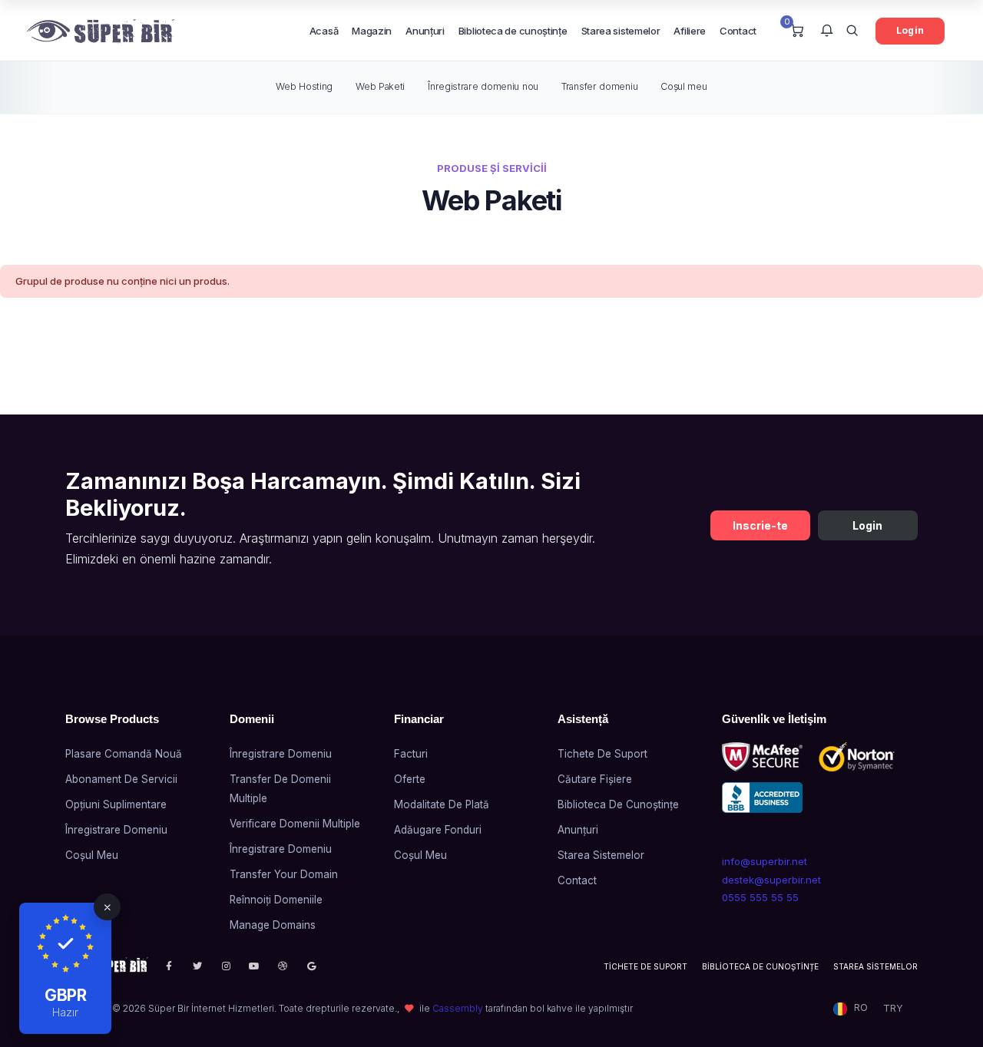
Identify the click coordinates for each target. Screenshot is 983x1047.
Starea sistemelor (620, 31)
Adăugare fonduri (438, 830)
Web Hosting (304, 86)
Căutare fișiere (595, 779)
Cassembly (457, 1008)
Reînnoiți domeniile (276, 899)
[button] (827, 31)
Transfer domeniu (599, 86)
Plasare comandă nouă (123, 754)
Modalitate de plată (441, 804)
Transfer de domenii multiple (280, 788)
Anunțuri (425, 31)
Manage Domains (273, 925)
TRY (892, 1008)
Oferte (409, 779)
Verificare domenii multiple (295, 823)
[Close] (107, 906)
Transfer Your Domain (284, 874)
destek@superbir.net (771, 880)
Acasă (324, 31)
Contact (738, 31)
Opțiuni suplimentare (116, 804)
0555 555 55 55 (760, 897)
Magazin (372, 31)
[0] (796, 31)
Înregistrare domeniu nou (483, 86)
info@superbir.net (764, 861)
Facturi (411, 754)
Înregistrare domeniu (116, 830)
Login (910, 30)
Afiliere (690, 31)
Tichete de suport (602, 754)
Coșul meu (683, 86)
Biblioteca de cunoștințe (513, 31)
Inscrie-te (760, 525)
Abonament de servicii (121, 779)
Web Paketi (380, 86)
